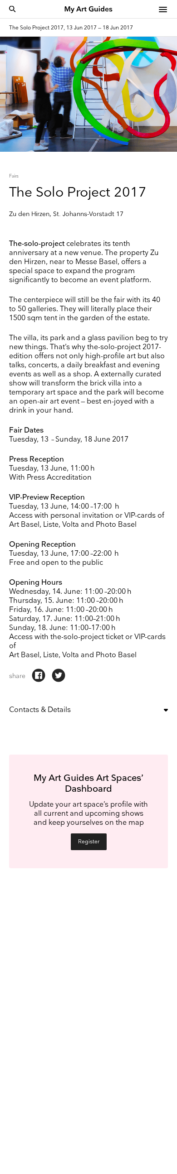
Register (88, 841)
